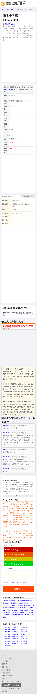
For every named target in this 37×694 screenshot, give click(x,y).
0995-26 (13, 9)
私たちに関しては (7, 658)
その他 (8, 559)
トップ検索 (4, 661)
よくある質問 (5, 673)
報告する (18, 495)
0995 (8, 9)
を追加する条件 (15, 582)
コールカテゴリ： (9, 545)
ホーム (3, 9)
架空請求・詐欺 (11, 550)
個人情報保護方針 (7, 676)
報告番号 (4, 664)
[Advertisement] (18, 62)
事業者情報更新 (28, 196)
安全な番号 (9, 564)
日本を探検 (4, 667)
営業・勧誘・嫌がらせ (13, 554)
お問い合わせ (5, 670)
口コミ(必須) (8, 568)
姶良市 (13, 24)
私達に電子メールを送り (11, 685)
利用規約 (4, 678)
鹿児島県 (7, 24)
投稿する (18, 588)
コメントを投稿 (8, 89)
